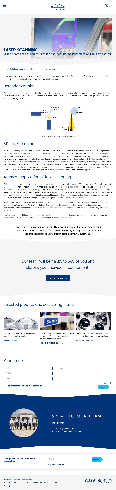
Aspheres (8, 340)
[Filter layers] (93, 329)
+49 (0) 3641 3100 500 (68, 429)
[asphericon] (58, 10)
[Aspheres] (21, 329)
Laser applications (38, 69)
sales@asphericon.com (69, 431)
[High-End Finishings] (57, 329)
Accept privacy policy (58, 464)
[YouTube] (100, 482)
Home (6, 69)
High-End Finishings (49, 343)
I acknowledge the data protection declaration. (24, 386)
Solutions (14, 69)
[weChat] (110, 482)
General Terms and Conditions (45, 482)
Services (16, 480)
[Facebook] (86, 482)
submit (103, 387)
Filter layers (82, 340)
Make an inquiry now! (58, 278)
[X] (95, 482)
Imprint (7, 482)
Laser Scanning (54, 69)
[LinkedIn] (105, 482)
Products (7, 480)
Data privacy (26, 482)
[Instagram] (90, 482)
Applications (24, 69)
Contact (15, 482)
